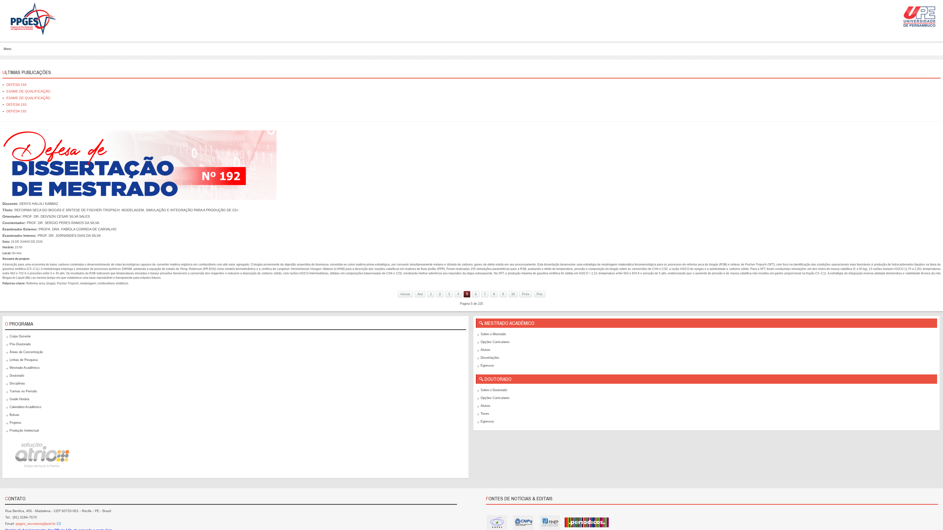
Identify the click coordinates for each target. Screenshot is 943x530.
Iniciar (405, 294)
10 (513, 294)
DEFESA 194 (16, 85)
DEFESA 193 (16, 104)
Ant (420, 294)
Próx (525, 294)
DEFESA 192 (16, 111)
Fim (539, 294)
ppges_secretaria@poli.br (36, 524)
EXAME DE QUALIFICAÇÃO (28, 91)
